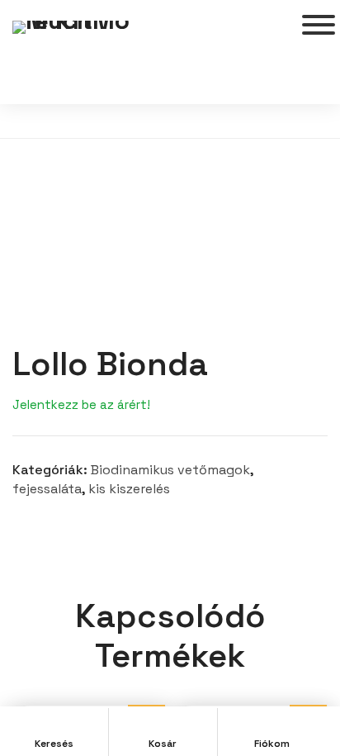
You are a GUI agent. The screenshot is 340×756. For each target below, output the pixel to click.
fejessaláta (47, 488)
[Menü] (318, 25)
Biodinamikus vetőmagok (170, 469)
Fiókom (272, 743)
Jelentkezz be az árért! (81, 404)
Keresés (54, 743)
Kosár (163, 743)
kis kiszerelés (129, 488)
